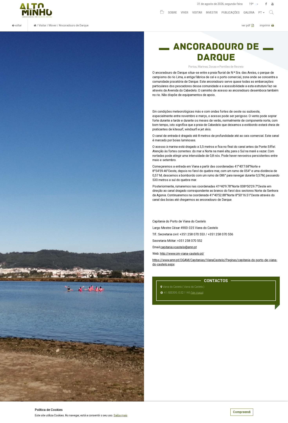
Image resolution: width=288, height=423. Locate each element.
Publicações (231, 12)
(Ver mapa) (197, 292)
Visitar (197, 12)
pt (260, 12)
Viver (184, 12)
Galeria (249, 12)
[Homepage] (162, 13)
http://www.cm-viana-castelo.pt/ (182, 253)
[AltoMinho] (36, 5)
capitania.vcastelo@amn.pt (178, 247)
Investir (212, 12)
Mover (53, 25)
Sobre (172, 12)
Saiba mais (120, 415)
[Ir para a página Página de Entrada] (35, 25)
